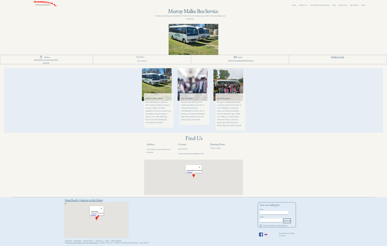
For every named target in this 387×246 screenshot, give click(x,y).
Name (261, 209)
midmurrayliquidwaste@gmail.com (241, 61)
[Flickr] (266, 234)
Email (262, 217)
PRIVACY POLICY (88, 240)
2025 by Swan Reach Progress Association (82, 243)
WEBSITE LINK (337, 57)
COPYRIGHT (68, 240)
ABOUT (107, 240)
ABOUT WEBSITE (116, 240)
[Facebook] (261, 234)
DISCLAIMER (77, 240)
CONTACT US (99, 240)
